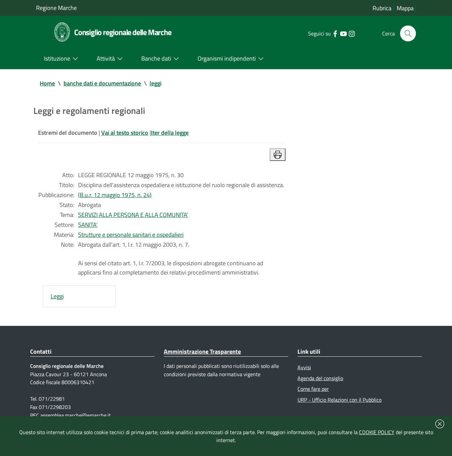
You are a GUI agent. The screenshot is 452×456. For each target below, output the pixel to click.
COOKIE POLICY (376, 432)
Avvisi (304, 367)
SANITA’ (88, 224)
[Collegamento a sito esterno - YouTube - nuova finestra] (343, 33)
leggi (155, 83)
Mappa (405, 8)
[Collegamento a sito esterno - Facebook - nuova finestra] (335, 33)
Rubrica (382, 8)
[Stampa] (278, 154)
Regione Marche (56, 7)
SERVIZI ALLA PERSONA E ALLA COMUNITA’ (133, 214)
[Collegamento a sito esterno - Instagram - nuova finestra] (351, 33)
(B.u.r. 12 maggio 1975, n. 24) (115, 194)
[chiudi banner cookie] (439, 424)
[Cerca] (408, 33)
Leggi (57, 296)
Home (47, 83)
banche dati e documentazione (102, 83)
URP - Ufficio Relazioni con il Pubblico (339, 400)
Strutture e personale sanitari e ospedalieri (131, 234)
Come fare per (313, 389)
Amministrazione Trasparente (202, 351)
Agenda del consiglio (320, 378)
